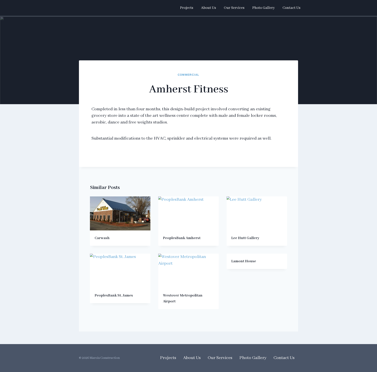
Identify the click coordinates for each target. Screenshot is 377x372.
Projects (186, 8)
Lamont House (243, 261)
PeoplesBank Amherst (181, 238)
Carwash (102, 238)
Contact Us (291, 8)
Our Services (234, 8)
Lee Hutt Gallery (245, 238)
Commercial (188, 74)
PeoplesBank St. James (114, 295)
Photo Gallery (263, 8)
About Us (208, 8)
